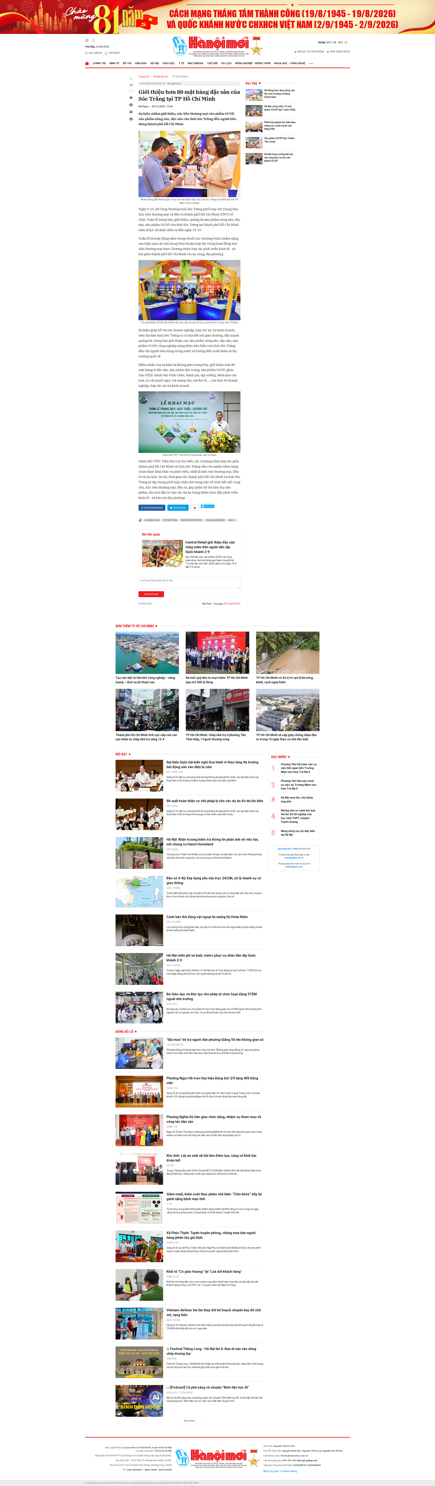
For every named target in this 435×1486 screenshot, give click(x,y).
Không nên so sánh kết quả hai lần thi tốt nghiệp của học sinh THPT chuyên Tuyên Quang (298, 816)
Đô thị (127, 63)
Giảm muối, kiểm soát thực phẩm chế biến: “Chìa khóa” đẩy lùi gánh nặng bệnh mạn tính (214, 1196)
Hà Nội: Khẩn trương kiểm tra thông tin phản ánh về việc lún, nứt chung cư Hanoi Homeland (213, 841)
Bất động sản (175, 772)
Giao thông (173, 888)
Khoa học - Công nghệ (289, 63)
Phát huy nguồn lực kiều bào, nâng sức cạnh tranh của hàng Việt (280, 125)
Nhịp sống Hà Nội (340, 51)
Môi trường (174, 922)
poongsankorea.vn (294, 858)
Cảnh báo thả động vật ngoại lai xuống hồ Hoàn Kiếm (207, 917)
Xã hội (154, 63)
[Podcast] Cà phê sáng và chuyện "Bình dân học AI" (209, 1387)
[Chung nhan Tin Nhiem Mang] (280, 1471)
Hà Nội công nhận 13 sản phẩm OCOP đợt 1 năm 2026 (279, 108)
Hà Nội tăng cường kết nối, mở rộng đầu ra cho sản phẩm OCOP (278, 157)
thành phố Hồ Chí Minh (191, 520)
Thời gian (218, 603)
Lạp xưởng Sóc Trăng (287, 849)
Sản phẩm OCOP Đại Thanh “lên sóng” (279, 140)
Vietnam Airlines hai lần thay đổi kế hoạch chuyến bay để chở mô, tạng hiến (214, 1312)
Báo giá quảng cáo (307, 1460)
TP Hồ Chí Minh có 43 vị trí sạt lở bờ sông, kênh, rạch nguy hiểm (285, 680)
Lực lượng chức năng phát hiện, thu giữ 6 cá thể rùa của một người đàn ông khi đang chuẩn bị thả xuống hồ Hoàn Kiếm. (214, 929)
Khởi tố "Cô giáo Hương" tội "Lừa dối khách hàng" (204, 1272)
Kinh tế (114, 63)
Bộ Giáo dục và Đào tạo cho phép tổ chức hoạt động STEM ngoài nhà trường (212, 996)
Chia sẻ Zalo (179, 507)
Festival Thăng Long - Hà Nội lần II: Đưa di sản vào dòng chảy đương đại (211, 1351)
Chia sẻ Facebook (153, 507)
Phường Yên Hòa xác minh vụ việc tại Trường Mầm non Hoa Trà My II (298, 784)
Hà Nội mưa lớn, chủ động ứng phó (297, 799)
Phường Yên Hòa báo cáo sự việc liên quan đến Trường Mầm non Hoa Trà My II (299, 768)
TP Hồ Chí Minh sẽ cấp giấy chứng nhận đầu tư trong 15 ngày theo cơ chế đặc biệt (286, 737)
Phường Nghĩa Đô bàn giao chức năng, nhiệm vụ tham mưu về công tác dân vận (214, 1119)
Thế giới (212, 63)
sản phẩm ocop (152, 520)
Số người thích (232, 603)
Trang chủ (143, 76)
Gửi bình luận (151, 594)
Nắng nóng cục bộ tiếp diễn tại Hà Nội (298, 832)
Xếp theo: (207, 603)
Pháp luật (173, 1242)
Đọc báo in (95, 53)
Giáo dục (169, 63)
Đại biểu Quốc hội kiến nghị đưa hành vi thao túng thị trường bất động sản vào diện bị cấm (212, 764)
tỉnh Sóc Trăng (170, 520)
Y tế (181, 63)
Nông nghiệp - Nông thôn (253, 63)
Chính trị (99, 63)
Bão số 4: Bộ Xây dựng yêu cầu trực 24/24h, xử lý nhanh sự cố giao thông (214, 880)
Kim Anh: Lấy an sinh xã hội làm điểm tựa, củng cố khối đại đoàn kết (211, 1158)
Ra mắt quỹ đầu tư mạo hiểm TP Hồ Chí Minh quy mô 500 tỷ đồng (217, 680)
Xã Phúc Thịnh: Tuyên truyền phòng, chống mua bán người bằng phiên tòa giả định (211, 1235)
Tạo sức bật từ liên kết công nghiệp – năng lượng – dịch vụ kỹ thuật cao (145, 680)
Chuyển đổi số (175, 1044)
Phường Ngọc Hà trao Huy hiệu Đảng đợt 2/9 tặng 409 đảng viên (212, 1080)
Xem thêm (189, 1420)
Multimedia (195, 63)
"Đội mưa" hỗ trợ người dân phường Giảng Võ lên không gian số (215, 1040)
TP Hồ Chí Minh (180, 76)
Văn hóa (141, 63)
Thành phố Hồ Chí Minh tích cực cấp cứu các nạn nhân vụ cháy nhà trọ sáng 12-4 (146, 737)
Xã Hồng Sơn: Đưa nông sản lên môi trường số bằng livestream (279, 93)
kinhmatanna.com (294, 867)
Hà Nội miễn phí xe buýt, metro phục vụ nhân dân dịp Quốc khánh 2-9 (211, 957)
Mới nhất (114, 53)
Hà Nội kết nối (160, 76)
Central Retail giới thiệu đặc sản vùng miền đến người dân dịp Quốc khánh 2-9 (210, 547)
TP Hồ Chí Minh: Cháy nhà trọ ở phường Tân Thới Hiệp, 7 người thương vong (216, 737)
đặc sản (232, 520)
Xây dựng (172, 806)
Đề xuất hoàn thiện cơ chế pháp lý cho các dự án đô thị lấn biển (215, 801)
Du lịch (226, 63)
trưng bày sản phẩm (215, 520)
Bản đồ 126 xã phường (311, 51)
